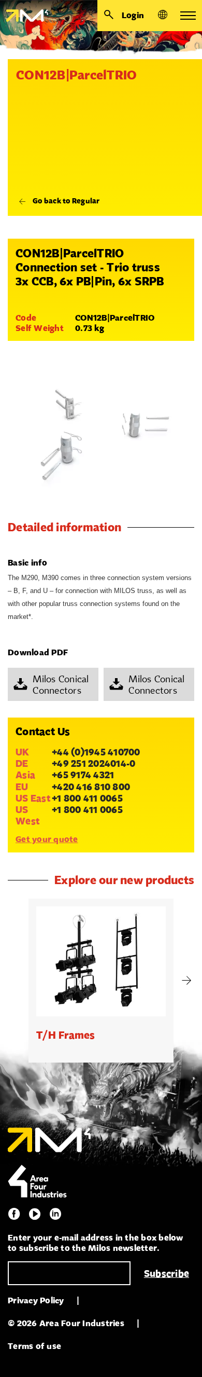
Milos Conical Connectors (61, 684)
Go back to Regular (66, 200)
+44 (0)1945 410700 (96, 752)
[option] (101, 981)
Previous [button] (15, 980)
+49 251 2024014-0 (93, 763)
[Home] (24, 15)
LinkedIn (55, 1214)
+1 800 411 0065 (87, 798)
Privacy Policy (36, 1300)
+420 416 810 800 (91, 786)
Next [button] (186, 980)
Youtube (34, 1214)
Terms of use (34, 1346)
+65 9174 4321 (83, 774)
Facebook (14, 1214)
